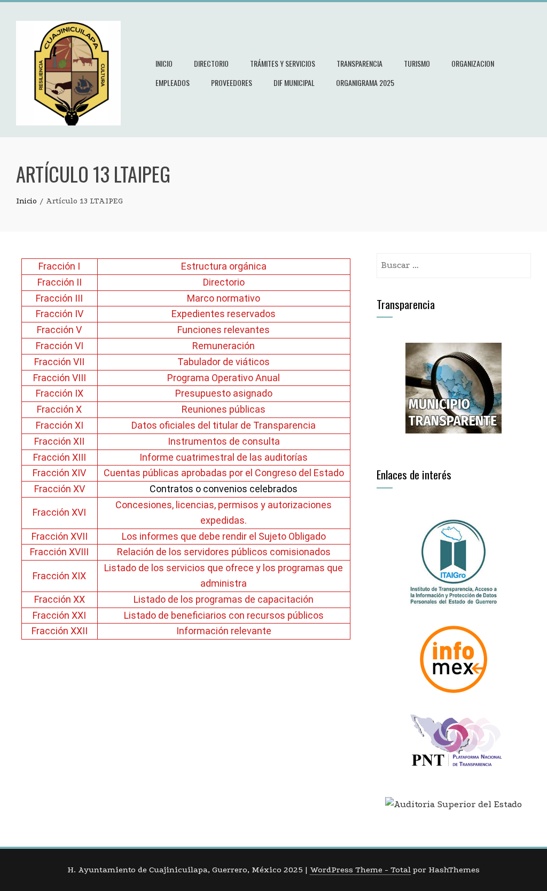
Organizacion (472, 63)
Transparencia (359, 63)
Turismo (417, 63)
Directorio (211, 63)
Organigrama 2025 (365, 82)
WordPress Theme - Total (360, 869)
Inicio (164, 63)
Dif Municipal (294, 82)
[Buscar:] (454, 260)
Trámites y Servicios (282, 63)
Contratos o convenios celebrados (224, 488)
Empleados (172, 82)
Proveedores (231, 82)
